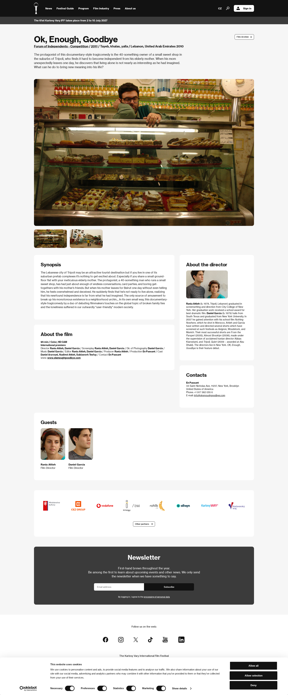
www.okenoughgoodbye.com (64, 357)
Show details (179, 688)
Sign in (247, 8)
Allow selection (253, 675)
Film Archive (243, 37)
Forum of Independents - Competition (61, 46)
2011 (94, 46)
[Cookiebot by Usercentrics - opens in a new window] (28, 688)
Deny (253, 685)
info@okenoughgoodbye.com (209, 395)
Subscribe (169, 587)
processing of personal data (157, 597)
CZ (220, 8)
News (48, 8)
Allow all (253, 665)
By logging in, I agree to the (144, 597)
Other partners (142, 524)
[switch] (102, 688)
